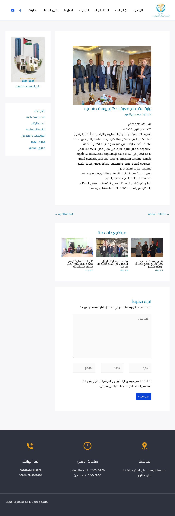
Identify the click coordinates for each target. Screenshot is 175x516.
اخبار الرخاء (145, 114)
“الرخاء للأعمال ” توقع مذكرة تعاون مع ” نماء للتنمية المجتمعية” (80, 263)
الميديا (85, 10)
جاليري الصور (38, 141)
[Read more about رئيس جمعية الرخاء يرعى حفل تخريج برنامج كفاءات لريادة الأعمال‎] (147, 247)
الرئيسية (138, 10)
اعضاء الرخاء (101, 10)
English (33, 10)
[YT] (12, 10)
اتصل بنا (68, 10)
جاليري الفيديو (37, 147)
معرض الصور (132, 114)
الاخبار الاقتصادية (35, 117)
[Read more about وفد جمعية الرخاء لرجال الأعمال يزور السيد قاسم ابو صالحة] (112, 247)
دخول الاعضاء (51, 10)
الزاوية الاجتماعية (35, 129)
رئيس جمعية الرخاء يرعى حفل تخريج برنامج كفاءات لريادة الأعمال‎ (149, 263)
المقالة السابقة (158, 214)
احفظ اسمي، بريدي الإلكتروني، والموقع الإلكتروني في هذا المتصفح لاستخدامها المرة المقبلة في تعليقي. (116, 383)
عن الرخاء (122, 10)
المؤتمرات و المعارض (33, 135)
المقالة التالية (64, 214)
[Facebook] (20, 10)
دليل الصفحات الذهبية (28, 86)
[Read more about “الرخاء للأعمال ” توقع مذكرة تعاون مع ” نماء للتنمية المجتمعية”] (77, 247)
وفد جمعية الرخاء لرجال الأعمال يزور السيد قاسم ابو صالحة (112, 263)
